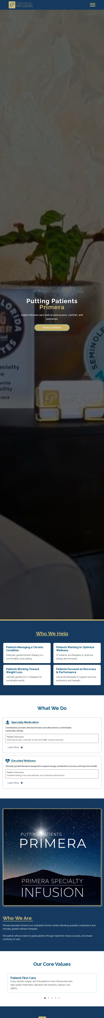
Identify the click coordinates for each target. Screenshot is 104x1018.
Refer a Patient (52, 327)
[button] (15, 747)
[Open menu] (92, 4)
